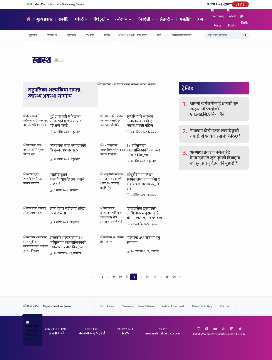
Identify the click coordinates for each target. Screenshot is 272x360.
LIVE (240, 4)
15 (154, 276)
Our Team (107, 306)
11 (127, 276)
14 (147, 276)
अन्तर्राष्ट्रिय (185, 19)
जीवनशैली (144, 19)
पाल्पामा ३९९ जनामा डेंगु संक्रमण (143, 240)
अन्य (200, 19)
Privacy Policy (202, 306)
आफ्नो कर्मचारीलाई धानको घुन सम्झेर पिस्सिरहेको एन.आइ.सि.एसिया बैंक (214, 109)
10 (120, 276)
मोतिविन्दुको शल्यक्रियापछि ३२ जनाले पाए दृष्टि (67, 179)
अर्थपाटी (79, 19)
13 (140, 276)
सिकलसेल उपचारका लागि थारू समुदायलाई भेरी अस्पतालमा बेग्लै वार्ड (144, 213)
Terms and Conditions (138, 306)
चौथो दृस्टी (99, 19)
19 (167, 276)
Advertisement (173, 306)
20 (174, 276)
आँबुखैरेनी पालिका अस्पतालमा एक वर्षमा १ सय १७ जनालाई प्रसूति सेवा (143, 181)
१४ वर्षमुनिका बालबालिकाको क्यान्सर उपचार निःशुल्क (143, 150)
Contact (226, 306)
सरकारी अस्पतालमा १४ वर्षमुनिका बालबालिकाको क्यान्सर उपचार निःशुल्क (68, 242)
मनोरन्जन (121, 19)
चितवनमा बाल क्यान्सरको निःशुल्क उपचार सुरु (68, 148)
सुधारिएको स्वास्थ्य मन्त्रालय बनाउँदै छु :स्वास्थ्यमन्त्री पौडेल (140, 121)
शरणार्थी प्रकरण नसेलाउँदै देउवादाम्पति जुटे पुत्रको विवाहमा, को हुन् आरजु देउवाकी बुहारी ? (215, 158)
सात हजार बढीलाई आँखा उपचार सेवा (67, 210)
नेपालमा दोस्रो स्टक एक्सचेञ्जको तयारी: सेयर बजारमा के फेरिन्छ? (215, 133)
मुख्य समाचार (44, 19)
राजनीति (63, 19)
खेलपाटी (165, 19)
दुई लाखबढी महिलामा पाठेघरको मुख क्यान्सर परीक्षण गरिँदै (65, 121)
